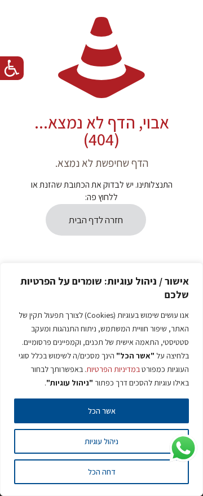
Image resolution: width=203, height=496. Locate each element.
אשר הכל (102, 411)
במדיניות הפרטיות (113, 369)
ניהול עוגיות (101, 441)
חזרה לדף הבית (96, 220)
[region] (101, 379)
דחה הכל (102, 472)
